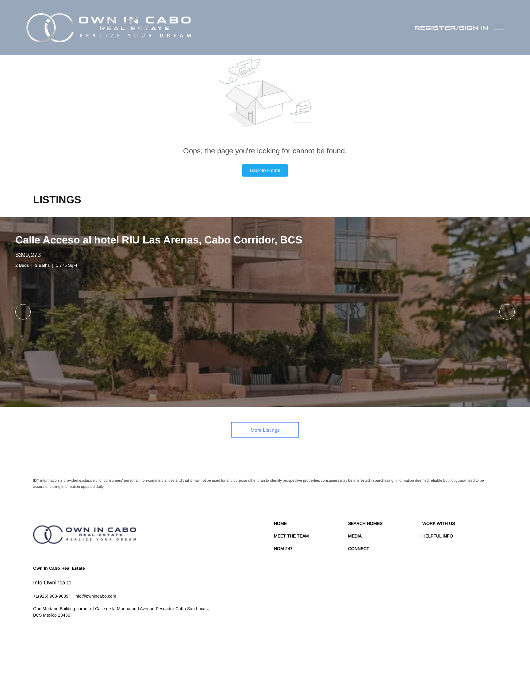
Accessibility (486, 658)
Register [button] (435, 28)
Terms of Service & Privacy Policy (337, 658)
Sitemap (467, 658)
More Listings (265, 430)
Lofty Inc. (61, 658)
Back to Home (265, 170)
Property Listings (443, 658)
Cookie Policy (379, 658)
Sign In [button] (473, 28)
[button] (108, 27)
